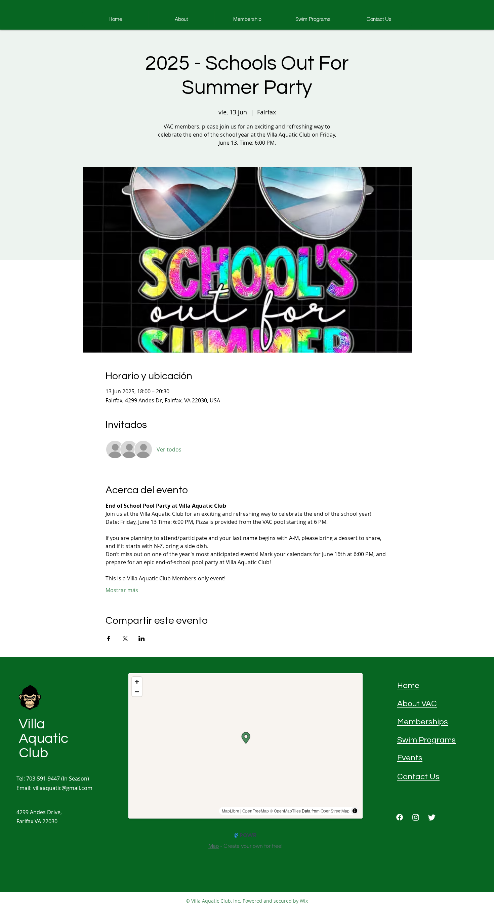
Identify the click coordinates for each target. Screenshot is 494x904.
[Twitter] (431, 817)
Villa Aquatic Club (43, 738)
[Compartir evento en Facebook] (109, 638)
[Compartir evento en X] (125, 638)
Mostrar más (122, 590)
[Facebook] (399, 817)
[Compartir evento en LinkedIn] (141, 638)
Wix (304, 901)
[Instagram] (415, 817)
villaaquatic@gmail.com (62, 788)
